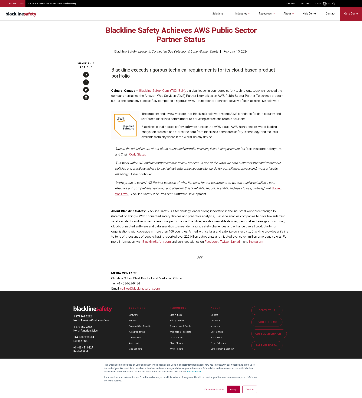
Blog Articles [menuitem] (176, 315)
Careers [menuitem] (214, 315)
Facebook (212, 241)
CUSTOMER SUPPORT (269, 334)
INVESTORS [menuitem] (290, 3)
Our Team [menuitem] (216, 320)
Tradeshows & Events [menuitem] (180, 326)
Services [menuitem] (133, 320)
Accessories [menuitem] (135, 343)
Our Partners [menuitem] (217, 332)
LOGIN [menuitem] (318, 3)
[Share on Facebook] (86, 82)
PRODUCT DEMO (267, 322)
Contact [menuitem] (330, 14)
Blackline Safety (125, 51)
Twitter (225, 241)
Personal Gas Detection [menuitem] (140, 326)
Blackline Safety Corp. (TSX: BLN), (162, 90)
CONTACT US (267, 311)
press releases (16, 3)
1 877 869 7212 (83, 317)
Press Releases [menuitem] (218, 343)
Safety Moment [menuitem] (177, 320)
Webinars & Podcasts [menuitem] (180, 332)
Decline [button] (250, 389)
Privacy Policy (194, 371)
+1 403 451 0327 (83, 348)
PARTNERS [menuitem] (306, 3)
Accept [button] (233, 389)
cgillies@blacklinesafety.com (140, 288)
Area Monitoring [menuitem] (137, 332)
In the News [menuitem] (216, 337)
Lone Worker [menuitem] (135, 337)
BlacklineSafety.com (156, 241)
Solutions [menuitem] (217, 14)
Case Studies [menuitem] (176, 337)
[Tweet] (86, 90)
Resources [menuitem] (265, 14)
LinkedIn (236, 241)
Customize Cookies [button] (215, 389)
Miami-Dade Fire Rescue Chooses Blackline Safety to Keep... (52, 3)
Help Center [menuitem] (310, 14)
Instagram (256, 241)
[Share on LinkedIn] (86, 75)
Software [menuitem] (133, 315)
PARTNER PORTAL (267, 346)
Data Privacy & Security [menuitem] (222, 349)
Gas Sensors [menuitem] (135, 349)
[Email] (86, 97)
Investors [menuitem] (215, 326)
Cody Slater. (137, 154)
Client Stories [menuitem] (176, 343)
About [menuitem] (287, 14)
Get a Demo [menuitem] (351, 14)
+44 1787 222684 (84, 337)
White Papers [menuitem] (176, 349)
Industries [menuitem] (241, 14)
